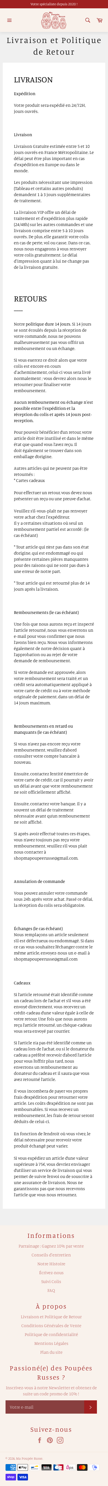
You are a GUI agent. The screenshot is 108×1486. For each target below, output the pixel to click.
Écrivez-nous (51, 1272)
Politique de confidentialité (51, 1334)
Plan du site (51, 1352)
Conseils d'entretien (51, 1255)
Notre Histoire (51, 1263)
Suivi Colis (51, 1281)
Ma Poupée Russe (29, 1458)
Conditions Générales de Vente (51, 1325)
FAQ (51, 1290)
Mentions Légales (51, 1343)
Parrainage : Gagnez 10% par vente (51, 1246)
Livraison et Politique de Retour (51, 1316)
